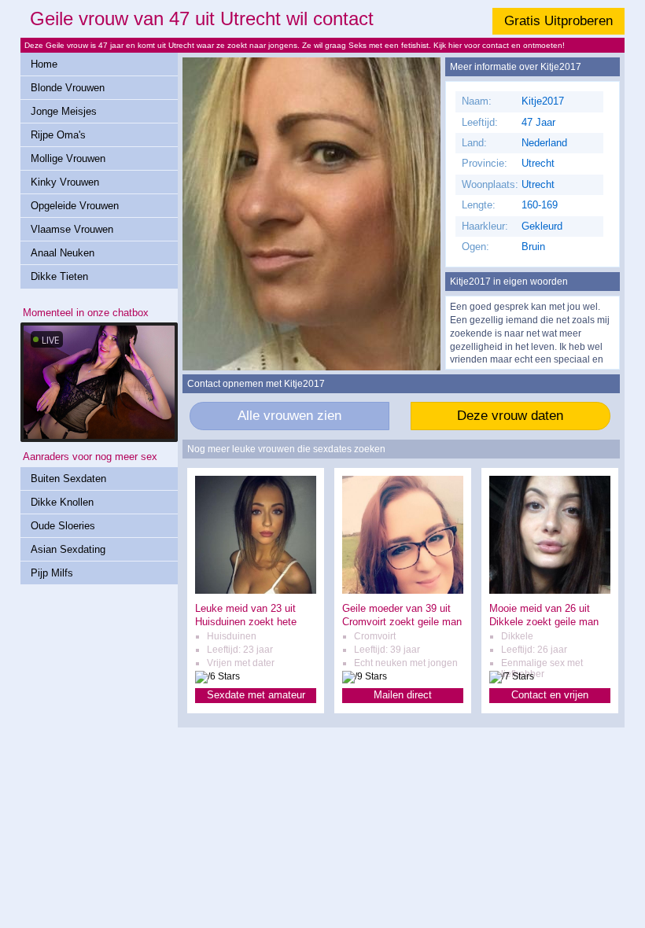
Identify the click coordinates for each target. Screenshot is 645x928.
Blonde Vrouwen (68, 88)
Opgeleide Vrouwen (75, 206)
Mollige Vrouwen (68, 158)
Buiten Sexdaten (68, 478)
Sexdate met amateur (256, 695)
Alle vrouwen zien (289, 415)
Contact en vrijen (549, 695)
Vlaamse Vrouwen (72, 229)
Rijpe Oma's (58, 135)
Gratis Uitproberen (558, 20)
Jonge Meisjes (64, 111)
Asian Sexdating (68, 549)
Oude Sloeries (63, 526)
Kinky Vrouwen (65, 182)
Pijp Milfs (52, 573)
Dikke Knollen (62, 502)
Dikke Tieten (59, 276)
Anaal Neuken (62, 253)
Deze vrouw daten (510, 415)
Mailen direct (403, 695)
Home (44, 64)
